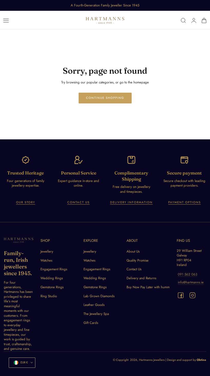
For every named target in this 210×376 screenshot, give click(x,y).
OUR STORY (25, 202)
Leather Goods (93, 305)
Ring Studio (48, 296)
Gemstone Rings (52, 287)
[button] (6, 20)
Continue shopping (105, 98)
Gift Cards (90, 322)
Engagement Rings (53, 269)
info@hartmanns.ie (191, 282)
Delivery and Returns (141, 278)
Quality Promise (138, 260)
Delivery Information (131, 202)
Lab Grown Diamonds (98, 296)
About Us (133, 251)
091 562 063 (187, 274)
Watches (46, 260)
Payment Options (184, 202)
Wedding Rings (51, 278)
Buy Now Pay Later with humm (148, 287)
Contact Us (78, 202)
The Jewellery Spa (96, 313)
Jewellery (46, 251)
